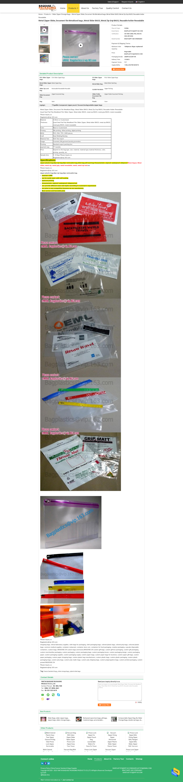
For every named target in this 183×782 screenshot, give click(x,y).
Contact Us (127, 8)
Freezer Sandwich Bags (50, 671)
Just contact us (68, 780)
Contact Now (119, 69)
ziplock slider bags (75, 671)
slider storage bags (63, 671)
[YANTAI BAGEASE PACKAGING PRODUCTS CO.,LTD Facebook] (45, 763)
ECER (44, 773)
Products (72, 8)
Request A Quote (127, 2)
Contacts (130, 759)
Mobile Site (46, 775)
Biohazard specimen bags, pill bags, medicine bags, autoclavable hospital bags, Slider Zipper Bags (95, 720)
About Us (85, 8)
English (140, 2)
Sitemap (139, 759)
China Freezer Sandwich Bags (61, 768)
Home (62, 8)
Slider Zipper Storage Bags (61, 14)
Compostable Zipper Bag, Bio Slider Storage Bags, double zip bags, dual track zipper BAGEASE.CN (130, 720)
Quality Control (112, 8)
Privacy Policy (45, 768)
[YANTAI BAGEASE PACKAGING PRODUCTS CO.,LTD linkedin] (42, 763)
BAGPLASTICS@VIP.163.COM (132, 772)
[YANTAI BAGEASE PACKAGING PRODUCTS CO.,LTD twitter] (48, 763)
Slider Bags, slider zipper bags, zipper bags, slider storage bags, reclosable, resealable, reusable (59, 720)
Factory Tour (97, 8)
